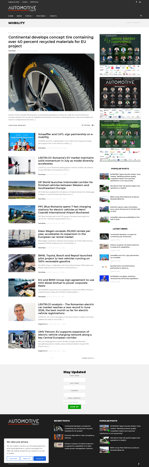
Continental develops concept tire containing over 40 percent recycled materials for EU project (51, 41)
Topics (28, 16)
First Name (74, 375)
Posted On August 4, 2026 (56, 199)
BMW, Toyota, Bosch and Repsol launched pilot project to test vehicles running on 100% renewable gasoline (65, 258)
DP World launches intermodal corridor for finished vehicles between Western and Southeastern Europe (65, 185)
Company (74, 390)
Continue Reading (17, 125)
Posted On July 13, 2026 (56, 296)
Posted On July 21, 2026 (56, 223)
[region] (26, 450)
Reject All (26, 458)
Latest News (36, 33)
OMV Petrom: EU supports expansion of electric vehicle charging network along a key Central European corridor (65, 334)
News (19, 16)
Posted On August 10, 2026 (57, 174)
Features (40, 16)
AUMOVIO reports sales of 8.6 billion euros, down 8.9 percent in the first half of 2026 (125, 209)
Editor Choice (14, 33)
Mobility (60, 33)
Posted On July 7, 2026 (57, 324)
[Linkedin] (140, 2)
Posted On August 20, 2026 (57, 148)
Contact (24, 2)
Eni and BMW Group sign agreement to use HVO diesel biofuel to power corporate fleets (66, 282)
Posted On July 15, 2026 (56, 272)
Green (26, 33)
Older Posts (87, 358)
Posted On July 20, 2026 (56, 248)
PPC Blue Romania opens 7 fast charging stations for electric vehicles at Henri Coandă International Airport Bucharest (64, 209)
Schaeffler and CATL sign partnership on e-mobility (65, 136)
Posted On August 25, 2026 (27, 51)
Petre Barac (12, 51)
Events (53, 16)
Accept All (39, 458)
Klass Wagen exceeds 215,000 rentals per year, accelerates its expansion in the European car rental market (64, 234)
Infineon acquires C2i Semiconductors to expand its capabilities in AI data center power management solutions (79, 446)
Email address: (74, 398)
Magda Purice (42, 324)
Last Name (74, 383)
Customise (13, 458)
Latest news (49, 33)
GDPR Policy (34, 2)
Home (10, 16)
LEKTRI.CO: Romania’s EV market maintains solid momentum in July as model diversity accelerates (66, 160)
